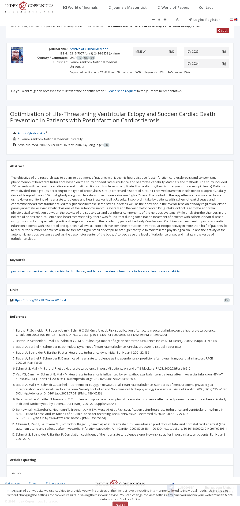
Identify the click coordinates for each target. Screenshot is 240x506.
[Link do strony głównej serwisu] (29, 6)
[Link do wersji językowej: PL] (231, 19)
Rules (33, 483)
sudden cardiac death (102, 271)
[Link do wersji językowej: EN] (236, 19)
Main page (12, 483)
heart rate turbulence (134, 271)
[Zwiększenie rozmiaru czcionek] (167, 19)
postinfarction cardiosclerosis (32, 271)
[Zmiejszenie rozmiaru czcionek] (151, 19)
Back (224, 30)
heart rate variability (165, 271)
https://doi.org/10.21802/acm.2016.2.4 (39, 300)
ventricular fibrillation (70, 271)
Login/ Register (206, 19)
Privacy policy (55, 483)
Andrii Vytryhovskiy (31, 133)
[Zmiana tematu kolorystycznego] (177, 19)
